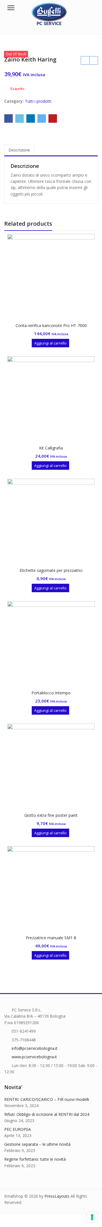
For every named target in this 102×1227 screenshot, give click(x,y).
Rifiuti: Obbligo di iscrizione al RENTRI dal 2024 (46, 1114)
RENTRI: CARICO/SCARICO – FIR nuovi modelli (46, 1099)
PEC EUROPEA (17, 1129)
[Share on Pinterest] (52, 118)
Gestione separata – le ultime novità (37, 1144)
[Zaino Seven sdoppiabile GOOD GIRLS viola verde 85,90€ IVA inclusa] (93, 60)
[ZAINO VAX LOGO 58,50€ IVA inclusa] (85, 60)
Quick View (53, 325)
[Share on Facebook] (8, 118)
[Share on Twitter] (19, 118)
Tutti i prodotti (38, 101)
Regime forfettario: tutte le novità (35, 1159)
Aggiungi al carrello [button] (50, 343)
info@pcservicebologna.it (35, 1048)
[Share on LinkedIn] (30, 118)
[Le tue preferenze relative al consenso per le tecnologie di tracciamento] (92, 1217)
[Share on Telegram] (41, 118)
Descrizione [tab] (19, 150)
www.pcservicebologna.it (34, 1056)
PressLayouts (56, 1196)
